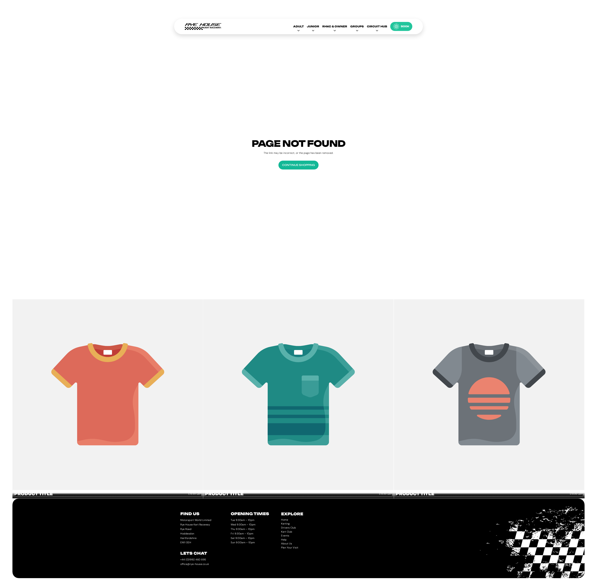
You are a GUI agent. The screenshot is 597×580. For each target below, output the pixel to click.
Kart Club (286, 531)
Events (285, 535)
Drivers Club (288, 527)
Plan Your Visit (289, 547)
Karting (285, 523)
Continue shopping (298, 165)
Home (284, 519)
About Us (286, 543)
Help (284, 539)
